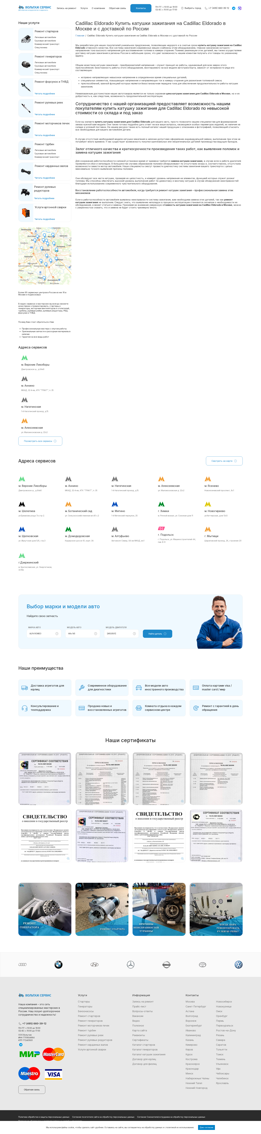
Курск (189, 1054)
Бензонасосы (86, 1011)
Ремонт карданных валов (93, 1044)
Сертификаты (140, 1040)
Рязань (220, 1035)
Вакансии (137, 1016)
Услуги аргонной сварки (92, 1049)
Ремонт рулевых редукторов (95, 1040)
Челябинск (222, 1078)
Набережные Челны (197, 1078)
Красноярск (193, 1064)
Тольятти (221, 1049)
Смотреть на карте (222, 461)
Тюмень (220, 1059)
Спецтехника (41, 47)
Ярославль (222, 1083)
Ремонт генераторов (48, 56)
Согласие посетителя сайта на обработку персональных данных (103, 1117)
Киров (189, 1049)
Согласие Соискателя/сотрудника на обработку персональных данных (171, 1117)
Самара (220, 1040)
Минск (189, 1073)
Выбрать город (192, 8)
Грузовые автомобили (45, 40)
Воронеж (191, 1020)
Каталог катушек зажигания (148, 1054)
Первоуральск (224, 1025)
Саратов (221, 1044)
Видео (136, 1020)
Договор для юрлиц (144, 1059)
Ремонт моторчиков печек (93, 1025)
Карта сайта (139, 1030)
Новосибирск (224, 1001)
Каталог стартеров (143, 1044)
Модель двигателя (116, 627)
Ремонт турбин (44, 144)
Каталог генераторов (145, 1049)
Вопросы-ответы (142, 1011)
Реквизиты (138, 1035)
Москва (190, 1001)
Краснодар (192, 1068)
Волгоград (192, 1016)
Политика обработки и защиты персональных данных (43, 1117)
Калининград (193, 1035)
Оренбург (221, 1016)
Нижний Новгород (196, 1087)
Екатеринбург (194, 1025)
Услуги (84, 8)
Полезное (138, 1025)
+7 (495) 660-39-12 (218, 8)
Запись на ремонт (66, 8)
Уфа (218, 1068)
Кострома (191, 1059)
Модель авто (74, 627)
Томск (219, 1054)
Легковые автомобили (45, 37)
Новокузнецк (224, 1006)
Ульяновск (222, 1064)
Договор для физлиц (144, 1064)
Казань (190, 1040)
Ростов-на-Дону (226, 1030)
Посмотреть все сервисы (38, 441)
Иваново (191, 1030)
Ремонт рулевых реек (90, 1035)
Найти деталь (155, 633)
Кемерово (191, 1044)
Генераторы (85, 1006)
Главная (79, 35)
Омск (219, 1011)
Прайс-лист (139, 1006)
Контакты (141, 8)
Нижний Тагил (194, 1083)
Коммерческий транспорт (47, 44)
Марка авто (34, 627)
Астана (190, 1011)
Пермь (220, 1020)
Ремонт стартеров (46, 31)
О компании (98, 8)
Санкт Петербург (196, 1006)
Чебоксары (222, 1073)
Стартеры (84, 1001)
